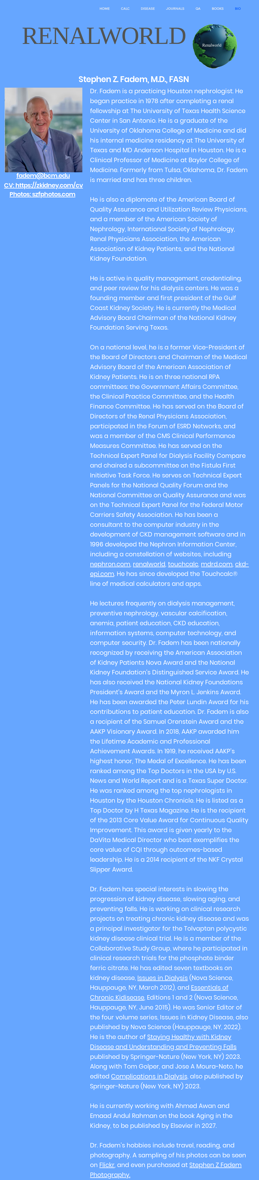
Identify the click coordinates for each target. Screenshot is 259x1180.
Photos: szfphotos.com (42, 194)
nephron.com (110, 564)
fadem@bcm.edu (43, 175)
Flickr (107, 1165)
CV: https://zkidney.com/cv (43, 185)
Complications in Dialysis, (149, 1076)
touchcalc (183, 564)
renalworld (149, 564)
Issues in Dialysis (162, 978)
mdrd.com (216, 564)
